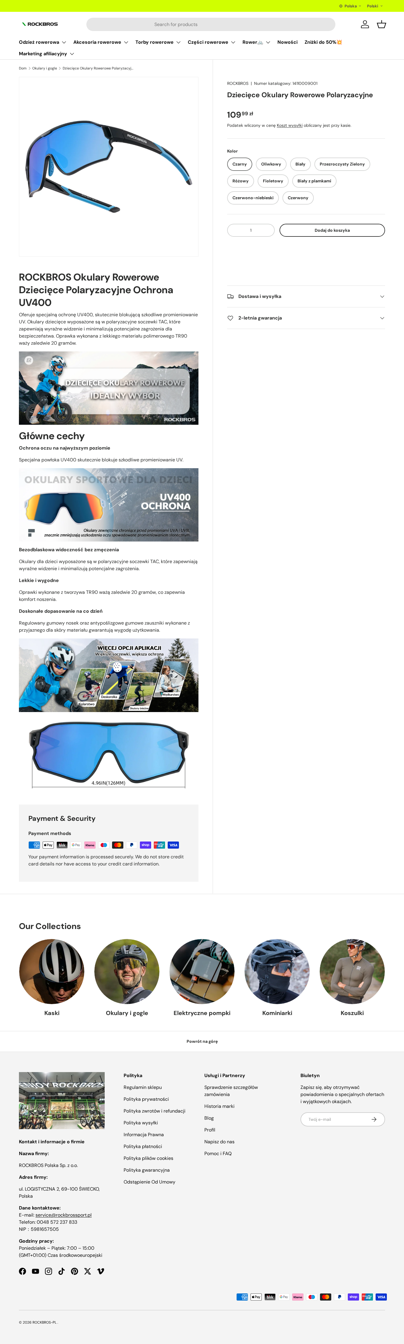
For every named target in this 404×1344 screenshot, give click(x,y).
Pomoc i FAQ (218, 1153)
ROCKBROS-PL (44, 1322)
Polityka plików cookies (148, 1158)
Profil (209, 1130)
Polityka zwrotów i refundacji (154, 1111)
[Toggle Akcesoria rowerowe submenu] (126, 42)
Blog (209, 1118)
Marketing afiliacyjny (43, 54)
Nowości (287, 42)
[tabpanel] (108, 531)
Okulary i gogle (44, 68)
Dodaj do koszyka (332, 230)
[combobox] (210, 24)
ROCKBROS (237, 83)
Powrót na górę (202, 1041)
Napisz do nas (219, 1142)
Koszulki (352, 1013)
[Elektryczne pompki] (202, 971)
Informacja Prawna (144, 1134)
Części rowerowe (208, 42)
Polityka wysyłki (141, 1123)
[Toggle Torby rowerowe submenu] (178, 42)
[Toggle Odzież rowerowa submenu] (63, 42)
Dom (23, 68)
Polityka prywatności (146, 1099)
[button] (306, 248)
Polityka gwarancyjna (147, 1170)
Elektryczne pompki (202, 1013)
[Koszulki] (352, 971)
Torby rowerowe (154, 42)
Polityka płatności (143, 1146)
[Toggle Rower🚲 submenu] (268, 42)
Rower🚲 (253, 42)
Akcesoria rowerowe (97, 42)
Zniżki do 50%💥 (323, 42)
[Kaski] (51, 971)
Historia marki (219, 1106)
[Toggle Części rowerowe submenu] (233, 42)
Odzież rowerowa (39, 42)
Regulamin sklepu (143, 1087)
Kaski (51, 1013)
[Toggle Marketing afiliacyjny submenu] (71, 53)
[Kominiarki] (277, 971)
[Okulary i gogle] (126, 971)
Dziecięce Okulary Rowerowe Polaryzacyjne (98, 68)
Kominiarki (277, 1013)
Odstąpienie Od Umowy (149, 1182)
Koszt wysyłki (290, 125)
